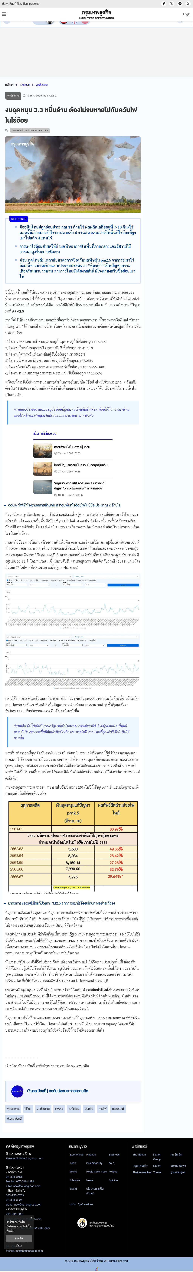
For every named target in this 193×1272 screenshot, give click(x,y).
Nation (157, 1165)
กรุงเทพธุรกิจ (140, 1165)
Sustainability (94, 1163)
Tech (73, 1163)
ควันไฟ (102, 1108)
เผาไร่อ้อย (74, 1108)
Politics (113, 1171)
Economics (76, 1154)
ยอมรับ (19, 1238)
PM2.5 (59, 1108)
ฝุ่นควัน (89, 1108)
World (73, 1171)
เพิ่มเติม (10, 1230)
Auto (111, 1163)
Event (73, 1188)
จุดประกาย (42, 84)
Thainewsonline (142, 1172)
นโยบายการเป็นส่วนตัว (95, 1191)
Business (114, 1154)
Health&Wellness (96, 1171)
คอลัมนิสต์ (118, 1108)
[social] (163, 3)
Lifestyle (25, 84)
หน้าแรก (9, 84)
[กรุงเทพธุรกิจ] (96, 14)
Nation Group (157, 1157)
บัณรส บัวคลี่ (14, 1118)
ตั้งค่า (19, 1245)
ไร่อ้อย (28, 1108)
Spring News (178, 1165)
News (89, 1180)
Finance (91, 1154)
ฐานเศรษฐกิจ (178, 1172)
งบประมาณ (43, 1108)
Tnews (157, 1172)
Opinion (113, 1180)
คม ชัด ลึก (176, 1154)
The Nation (139, 1154)
